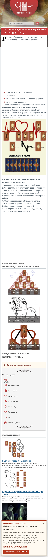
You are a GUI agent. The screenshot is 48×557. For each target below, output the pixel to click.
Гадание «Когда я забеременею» (18, 460)
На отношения (13, 385)
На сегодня (12, 391)
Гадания (13, 263)
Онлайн (21, 263)
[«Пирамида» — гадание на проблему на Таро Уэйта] (24, 271)
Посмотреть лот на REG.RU (16, 552)
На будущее (12, 396)
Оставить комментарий (19, 364)
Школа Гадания (14, 422)
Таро (10, 417)
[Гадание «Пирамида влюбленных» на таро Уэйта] (24, 326)
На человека (13, 401)
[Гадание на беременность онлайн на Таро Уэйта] (24, 298)
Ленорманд (12, 412)
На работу (12, 406)
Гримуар (5, 263)
